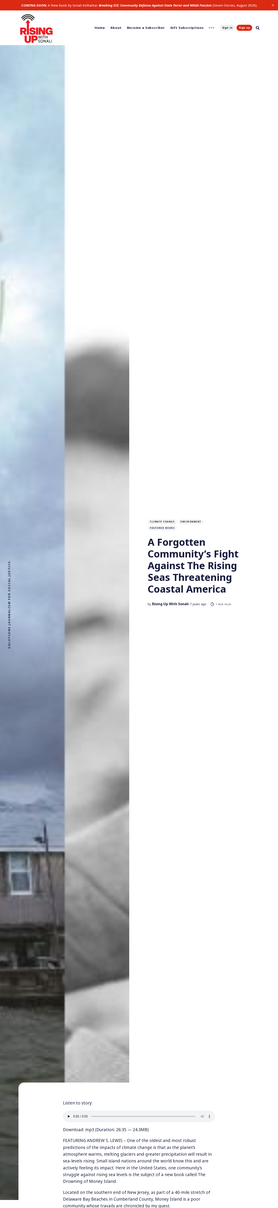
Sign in (227, 28)
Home (100, 27)
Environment (190, 521)
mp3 (89, 1129)
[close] (272, 5)
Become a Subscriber (146, 27)
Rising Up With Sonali (170, 604)
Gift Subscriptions (187, 27)
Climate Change (162, 521)
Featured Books (162, 527)
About (116, 27)
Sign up (244, 28)
